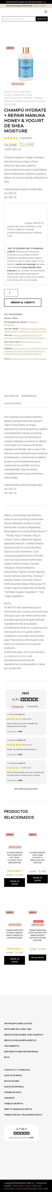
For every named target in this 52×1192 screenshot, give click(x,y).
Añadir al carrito (23, 302)
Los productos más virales (24, 348)
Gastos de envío (13, 1075)
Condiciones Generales (25, 1188)
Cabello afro (24, 328)
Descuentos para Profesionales (21, 1051)
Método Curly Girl (39, 331)
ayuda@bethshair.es (15, 656)
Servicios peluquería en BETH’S (20, 1040)
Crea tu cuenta (39, 6)
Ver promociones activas (18, 1023)
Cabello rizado (10, 331)
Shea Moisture (34, 354)
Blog (7, 1057)
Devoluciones (11, 1081)
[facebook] (24, 1152)
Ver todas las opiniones (26, 788)
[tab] (12, 396)
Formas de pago (12, 1092)
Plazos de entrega (14, 1086)
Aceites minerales (20, 335)
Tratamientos (11, 1046)
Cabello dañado (38, 328)
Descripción (11, 396)
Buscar (41, 19)
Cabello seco (24, 331)
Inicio (7, 91)
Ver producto (37, 957)
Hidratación (32, 322)
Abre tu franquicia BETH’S (18, 1109)
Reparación (9, 325)
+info (43, 2)
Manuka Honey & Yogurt (21, 359)
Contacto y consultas (17, 1069)
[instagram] (27, 1152)
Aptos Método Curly (31, 342)
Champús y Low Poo (13, 344)
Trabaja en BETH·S (13, 1103)
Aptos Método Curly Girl (17, 1029)
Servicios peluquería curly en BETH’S (23, 1034)
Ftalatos (30, 338)
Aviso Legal (43, 1188)
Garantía (9, 1098)
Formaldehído (19, 338)
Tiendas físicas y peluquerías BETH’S (23, 1114)
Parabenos (40, 338)
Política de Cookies (21, 1186)
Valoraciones (12, 403)
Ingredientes (28, 396)
